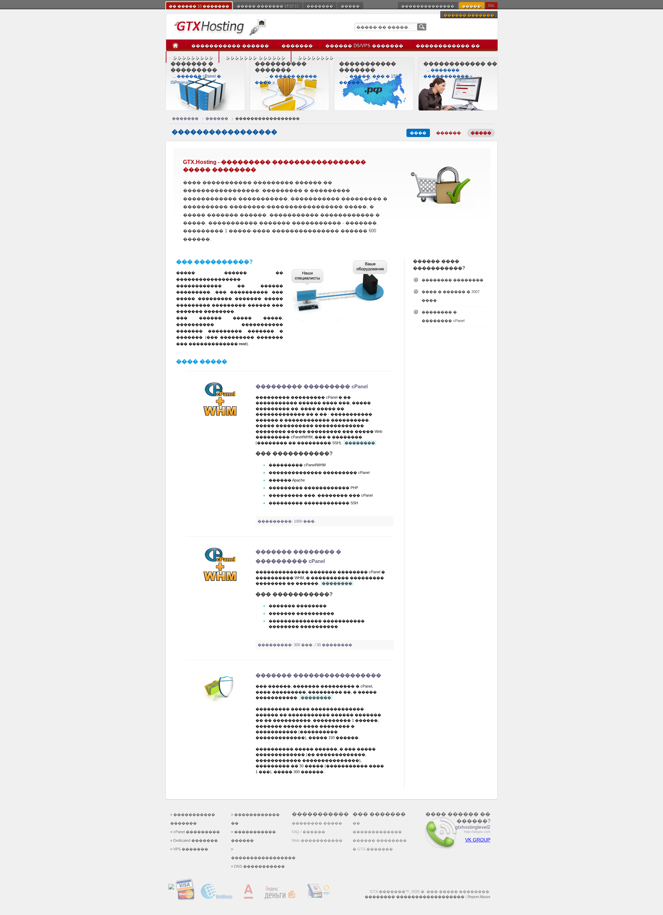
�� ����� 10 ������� (199, 6)
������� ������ (255, 57)
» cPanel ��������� (195, 832)
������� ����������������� (318, 675)
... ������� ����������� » (460, 70)
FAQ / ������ (308, 832)
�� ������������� (377, 827)
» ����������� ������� (192, 818)
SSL (491, 5)
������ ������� (469, 15)
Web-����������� (317, 840)
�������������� (427, 6)
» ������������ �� (255, 818)
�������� (315, 57)
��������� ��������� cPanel (312, 386)
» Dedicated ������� (194, 840)
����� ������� (268, 6)
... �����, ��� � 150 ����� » (368, 73)
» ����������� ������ (253, 836)
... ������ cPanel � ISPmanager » (196, 73)
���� (418, 132)
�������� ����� (317, 823)
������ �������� (380, 840)
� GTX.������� (373, 849)
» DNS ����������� (258, 866)
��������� (192, 57)
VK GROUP (477, 840)
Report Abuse (479, 897)
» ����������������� (259, 853)
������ (216, 118)
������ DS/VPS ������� (364, 45)
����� (350, 6)
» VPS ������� (189, 849)
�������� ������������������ (414, 897)
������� (320, 6)
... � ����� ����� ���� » (286, 73)
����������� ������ (230, 45)
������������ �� (448, 45)
